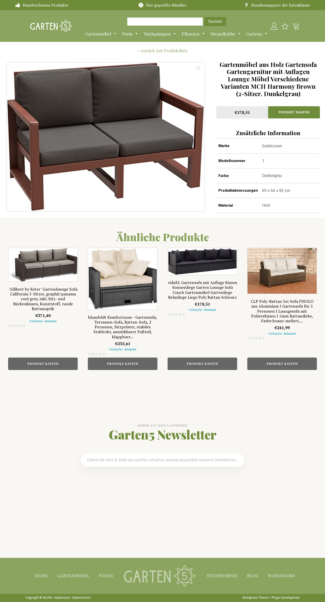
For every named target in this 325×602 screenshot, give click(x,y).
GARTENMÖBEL (73, 575)
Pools (127, 34)
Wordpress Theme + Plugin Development (271, 597)
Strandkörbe (222, 34)
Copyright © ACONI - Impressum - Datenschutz (58, 597)
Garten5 (254, 34)
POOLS (106, 575)
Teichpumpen (157, 34)
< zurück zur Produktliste (162, 50)
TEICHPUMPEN (222, 575)
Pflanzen (191, 34)
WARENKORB (281, 575)
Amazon (50, 321)
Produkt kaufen (294, 112)
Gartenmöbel (98, 34)
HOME (41, 575)
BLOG (253, 575)
